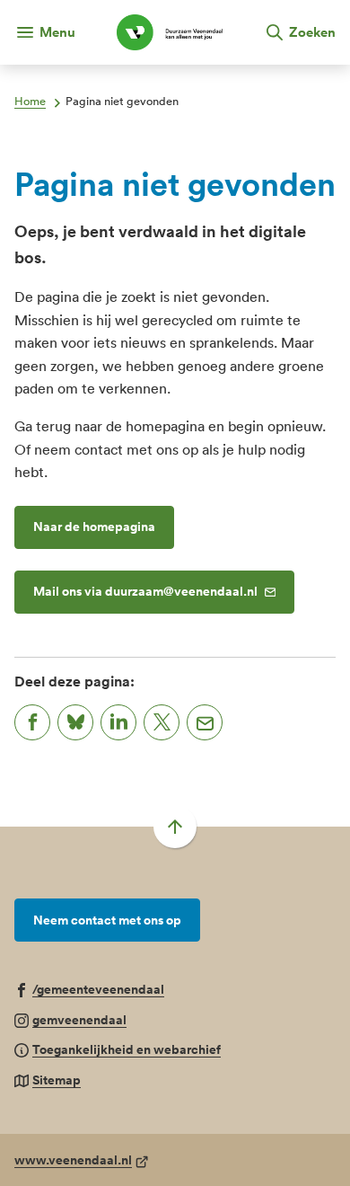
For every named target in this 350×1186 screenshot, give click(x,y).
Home (30, 101)
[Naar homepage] (169, 32)
